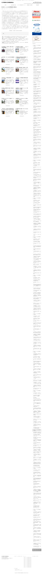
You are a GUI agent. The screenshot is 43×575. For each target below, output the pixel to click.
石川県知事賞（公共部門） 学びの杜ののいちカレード (37, 278)
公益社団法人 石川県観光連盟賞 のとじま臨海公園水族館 (37, 528)
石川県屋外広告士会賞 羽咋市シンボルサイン (37, 388)
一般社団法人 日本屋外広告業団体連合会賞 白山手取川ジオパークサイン (37, 155)
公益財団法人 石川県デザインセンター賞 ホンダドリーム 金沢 (37, 378)
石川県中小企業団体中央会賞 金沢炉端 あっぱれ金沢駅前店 (37, 534)
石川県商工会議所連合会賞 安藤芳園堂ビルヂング (37, 210)
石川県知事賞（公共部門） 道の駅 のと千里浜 (37, 200)
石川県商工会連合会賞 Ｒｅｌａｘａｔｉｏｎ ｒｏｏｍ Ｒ (37, 252)
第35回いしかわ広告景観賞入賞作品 (37, 391)
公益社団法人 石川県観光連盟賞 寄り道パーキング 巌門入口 (37, 140)
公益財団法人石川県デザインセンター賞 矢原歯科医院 (37, 59)
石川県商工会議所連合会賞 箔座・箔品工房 (37, 172)
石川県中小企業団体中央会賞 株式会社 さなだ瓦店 (37, 452)
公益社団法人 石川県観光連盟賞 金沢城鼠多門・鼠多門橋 (37, 409)
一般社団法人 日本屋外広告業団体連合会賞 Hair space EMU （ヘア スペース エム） (37, 503)
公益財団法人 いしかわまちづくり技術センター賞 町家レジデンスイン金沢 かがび (37, 383)
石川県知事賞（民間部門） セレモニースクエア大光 (37, 241)
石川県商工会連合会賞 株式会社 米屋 (22, 67)
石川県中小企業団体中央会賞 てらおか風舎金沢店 (37, 259)
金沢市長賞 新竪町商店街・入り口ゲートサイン (37, 89)
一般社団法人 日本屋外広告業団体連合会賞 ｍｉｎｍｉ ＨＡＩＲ (37, 425)
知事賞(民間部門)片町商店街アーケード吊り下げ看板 (37, 64)
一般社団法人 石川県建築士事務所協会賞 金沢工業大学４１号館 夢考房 (37, 224)
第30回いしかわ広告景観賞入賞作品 (37, 198)
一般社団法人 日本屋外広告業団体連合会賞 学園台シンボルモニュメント (37, 116)
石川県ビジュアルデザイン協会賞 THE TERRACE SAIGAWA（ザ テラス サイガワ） (37, 540)
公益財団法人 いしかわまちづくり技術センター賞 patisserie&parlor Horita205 (37, 306)
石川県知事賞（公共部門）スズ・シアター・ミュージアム (37, 393)
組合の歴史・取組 (20, 556)
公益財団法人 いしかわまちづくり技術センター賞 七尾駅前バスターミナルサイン (37, 191)
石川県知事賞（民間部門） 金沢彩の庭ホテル (37, 125)
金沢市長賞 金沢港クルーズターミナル (37, 321)
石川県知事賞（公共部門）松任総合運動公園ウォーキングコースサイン (37, 354)
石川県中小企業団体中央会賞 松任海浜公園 (37, 69)
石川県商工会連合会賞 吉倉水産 (37, 367)
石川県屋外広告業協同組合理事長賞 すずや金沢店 (37, 361)
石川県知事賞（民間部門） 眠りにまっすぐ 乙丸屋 (37, 357)
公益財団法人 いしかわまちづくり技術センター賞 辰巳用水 (37, 460)
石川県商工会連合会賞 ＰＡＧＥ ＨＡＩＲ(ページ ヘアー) (37, 330)
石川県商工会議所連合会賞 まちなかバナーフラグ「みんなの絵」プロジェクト (37, 132)
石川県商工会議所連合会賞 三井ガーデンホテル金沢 (37, 288)
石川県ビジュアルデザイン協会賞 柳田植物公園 (37, 185)
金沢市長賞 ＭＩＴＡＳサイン (37, 244)
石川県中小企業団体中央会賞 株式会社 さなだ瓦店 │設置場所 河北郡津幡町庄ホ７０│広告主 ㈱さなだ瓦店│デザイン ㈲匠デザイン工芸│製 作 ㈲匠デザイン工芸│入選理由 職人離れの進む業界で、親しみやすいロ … (10, 92)
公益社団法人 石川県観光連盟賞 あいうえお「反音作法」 (37, 370)
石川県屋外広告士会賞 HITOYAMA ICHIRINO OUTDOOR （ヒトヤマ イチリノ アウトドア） (37, 506)
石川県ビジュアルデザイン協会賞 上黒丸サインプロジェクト (37, 146)
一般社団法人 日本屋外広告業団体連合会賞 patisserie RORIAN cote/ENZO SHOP (37, 463)
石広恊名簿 (16, 568)
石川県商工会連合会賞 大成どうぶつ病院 (37, 290)
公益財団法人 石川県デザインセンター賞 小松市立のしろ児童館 (37, 455)
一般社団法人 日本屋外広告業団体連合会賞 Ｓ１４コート (37, 230)
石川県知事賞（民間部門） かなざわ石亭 (37, 165)
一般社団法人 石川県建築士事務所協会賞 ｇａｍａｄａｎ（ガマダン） (37, 149)
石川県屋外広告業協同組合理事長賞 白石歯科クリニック (37, 91)
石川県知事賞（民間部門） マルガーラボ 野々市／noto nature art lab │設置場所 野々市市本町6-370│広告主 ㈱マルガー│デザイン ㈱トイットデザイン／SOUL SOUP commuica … (24, 51)
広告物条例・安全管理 (35, 556)
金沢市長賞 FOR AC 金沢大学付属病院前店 (37, 438)
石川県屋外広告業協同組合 (8, 2)
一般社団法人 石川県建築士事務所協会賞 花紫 (37, 256)
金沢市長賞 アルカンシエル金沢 (37, 167)
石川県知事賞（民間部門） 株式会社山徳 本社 (37, 515)
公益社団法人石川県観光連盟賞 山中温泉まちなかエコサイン (37, 54)
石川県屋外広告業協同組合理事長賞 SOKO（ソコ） (37, 519)
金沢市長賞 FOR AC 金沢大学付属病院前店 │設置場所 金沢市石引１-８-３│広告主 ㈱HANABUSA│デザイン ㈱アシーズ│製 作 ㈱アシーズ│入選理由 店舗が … (10, 60)
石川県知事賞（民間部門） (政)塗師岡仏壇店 (37, 280)
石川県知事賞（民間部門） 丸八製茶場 (37, 86)
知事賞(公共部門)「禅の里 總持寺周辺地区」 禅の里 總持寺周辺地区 (37, 62)
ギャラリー (34, 43)
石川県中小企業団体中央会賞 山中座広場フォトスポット (37, 337)
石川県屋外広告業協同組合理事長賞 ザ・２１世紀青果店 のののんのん (37, 440)
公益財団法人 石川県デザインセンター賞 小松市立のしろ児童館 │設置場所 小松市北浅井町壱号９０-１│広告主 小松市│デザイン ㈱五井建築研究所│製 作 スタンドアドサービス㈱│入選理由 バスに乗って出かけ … (24, 92)
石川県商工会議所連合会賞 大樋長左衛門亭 (37, 93)
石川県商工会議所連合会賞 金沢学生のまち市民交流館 (36, 72)
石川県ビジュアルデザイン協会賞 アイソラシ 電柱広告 (37, 457)
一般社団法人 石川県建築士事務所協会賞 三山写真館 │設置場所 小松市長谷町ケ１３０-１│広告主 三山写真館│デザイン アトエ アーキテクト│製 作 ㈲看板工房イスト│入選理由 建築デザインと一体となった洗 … (24, 82)
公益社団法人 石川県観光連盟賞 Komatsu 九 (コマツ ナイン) (37, 487)
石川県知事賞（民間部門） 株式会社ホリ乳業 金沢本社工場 (37, 473)
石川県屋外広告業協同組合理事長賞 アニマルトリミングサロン (37, 170)
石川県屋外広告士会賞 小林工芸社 (37, 311)
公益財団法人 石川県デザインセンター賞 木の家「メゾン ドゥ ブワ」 (37, 301)
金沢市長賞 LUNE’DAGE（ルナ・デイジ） (36, 517)
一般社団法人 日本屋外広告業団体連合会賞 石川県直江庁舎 (37, 346)
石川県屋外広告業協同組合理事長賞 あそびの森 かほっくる (37, 401)
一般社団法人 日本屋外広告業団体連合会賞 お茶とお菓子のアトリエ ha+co (37, 309)
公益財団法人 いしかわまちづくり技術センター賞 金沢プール (37, 227)
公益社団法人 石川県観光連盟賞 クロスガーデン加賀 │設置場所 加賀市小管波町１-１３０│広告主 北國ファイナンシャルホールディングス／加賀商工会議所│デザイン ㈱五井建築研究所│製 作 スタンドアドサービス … (10, 82)
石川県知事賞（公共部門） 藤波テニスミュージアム (37, 163)
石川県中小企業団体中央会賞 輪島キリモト (37, 375)
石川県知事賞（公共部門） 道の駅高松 (37, 84)
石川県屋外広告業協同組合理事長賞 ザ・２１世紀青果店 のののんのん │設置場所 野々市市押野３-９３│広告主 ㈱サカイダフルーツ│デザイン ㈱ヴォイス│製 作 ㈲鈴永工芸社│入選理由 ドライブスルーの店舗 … (24, 61)
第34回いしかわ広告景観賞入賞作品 (37, 351)
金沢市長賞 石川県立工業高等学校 (37, 205)
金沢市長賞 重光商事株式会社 (37, 359)
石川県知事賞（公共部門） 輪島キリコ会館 (37, 123)
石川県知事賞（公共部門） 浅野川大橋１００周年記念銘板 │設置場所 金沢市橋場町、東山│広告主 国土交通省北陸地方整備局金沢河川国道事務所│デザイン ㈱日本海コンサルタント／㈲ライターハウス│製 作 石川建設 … (11, 51)
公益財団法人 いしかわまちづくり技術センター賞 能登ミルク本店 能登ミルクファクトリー (37, 267)
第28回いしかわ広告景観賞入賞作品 (37, 120)
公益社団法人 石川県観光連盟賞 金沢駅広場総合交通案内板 (37, 101)
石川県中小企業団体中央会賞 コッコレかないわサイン (37, 214)
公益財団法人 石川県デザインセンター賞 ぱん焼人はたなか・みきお (37, 143)
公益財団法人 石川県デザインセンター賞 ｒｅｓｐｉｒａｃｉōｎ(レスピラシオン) (37, 340)
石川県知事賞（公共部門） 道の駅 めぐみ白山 (37, 239)
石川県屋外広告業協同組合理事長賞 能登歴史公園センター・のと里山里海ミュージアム (37, 285)
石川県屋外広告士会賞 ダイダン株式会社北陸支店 (37, 428)
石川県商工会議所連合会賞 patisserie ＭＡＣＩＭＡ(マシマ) (37, 327)
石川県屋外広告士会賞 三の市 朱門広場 (37, 118)
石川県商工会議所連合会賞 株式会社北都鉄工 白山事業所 (37, 522)
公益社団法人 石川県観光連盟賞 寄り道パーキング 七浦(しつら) (37, 180)
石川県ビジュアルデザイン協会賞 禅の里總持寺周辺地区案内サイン (37, 67)
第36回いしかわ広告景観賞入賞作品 (37, 430)
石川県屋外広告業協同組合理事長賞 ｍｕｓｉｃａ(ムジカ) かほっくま (37, 324)
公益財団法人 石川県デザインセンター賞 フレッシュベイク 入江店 (37, 104)
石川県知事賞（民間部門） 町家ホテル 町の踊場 (37, 395)
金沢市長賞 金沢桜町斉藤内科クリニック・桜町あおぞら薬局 (37, 476)
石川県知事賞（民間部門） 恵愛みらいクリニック (37, 318)
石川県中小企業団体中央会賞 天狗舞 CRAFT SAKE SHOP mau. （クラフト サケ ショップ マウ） (37, 494)
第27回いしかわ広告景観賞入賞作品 (37, 82)
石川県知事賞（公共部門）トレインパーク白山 (37, 470)
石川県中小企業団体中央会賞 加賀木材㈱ (37, 137)
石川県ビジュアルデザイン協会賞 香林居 (37, 419)
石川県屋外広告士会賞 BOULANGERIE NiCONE (36, 465)
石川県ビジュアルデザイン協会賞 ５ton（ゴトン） (37, 500)
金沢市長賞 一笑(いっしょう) (37, 282)
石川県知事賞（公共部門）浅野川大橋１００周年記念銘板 (37, 432)
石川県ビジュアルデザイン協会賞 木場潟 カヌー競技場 (37, 380)
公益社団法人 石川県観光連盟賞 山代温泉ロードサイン (37, 254)
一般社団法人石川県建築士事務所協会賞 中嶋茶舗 (37, 51)
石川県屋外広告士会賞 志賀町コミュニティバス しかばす (37, 349)
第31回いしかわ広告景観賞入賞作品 (37, 237)
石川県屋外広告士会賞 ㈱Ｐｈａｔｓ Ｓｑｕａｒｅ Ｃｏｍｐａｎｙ (37, 158)
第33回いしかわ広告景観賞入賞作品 (37, 314)
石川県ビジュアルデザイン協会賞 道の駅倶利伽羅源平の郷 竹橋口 (37, 107)
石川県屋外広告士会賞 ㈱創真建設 (37, 196)
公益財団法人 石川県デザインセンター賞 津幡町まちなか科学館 (37, 183)
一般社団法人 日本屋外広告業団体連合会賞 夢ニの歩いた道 (37, 271)
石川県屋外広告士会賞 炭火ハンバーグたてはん (37, 546)
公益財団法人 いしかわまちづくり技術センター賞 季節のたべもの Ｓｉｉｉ (37, 422)
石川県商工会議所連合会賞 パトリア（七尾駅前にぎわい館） (37, 403)
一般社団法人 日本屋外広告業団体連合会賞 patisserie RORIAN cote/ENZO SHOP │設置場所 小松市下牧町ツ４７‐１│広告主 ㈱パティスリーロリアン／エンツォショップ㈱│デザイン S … (10, 113)
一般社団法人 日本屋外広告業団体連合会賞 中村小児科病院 (37, 386)
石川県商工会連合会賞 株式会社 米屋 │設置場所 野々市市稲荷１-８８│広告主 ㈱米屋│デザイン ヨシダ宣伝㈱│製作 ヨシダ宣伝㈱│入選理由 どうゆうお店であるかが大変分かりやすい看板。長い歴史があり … (24, 70)
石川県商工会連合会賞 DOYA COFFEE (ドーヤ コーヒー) (37, 484)
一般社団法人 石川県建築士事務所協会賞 (37, 109)
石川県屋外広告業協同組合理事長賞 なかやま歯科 (37, 207)
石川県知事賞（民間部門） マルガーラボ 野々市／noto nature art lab (37, 435)
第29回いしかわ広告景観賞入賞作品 (37, 160)
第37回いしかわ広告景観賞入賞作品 (37, 468)
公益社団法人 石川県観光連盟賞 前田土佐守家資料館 (37, 293)
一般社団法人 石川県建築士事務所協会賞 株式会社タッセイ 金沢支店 (37, 335)
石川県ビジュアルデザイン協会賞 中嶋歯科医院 (37, 221)
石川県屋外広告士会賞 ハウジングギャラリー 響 (37, 76)
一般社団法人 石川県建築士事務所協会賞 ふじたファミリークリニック (37, 373)
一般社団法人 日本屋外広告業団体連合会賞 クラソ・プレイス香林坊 (37, 544)
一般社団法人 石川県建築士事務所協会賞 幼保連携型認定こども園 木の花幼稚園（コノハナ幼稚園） (37, 490)
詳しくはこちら (7, 64)
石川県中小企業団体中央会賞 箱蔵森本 (37, 414)
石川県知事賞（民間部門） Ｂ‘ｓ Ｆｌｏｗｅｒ (37, 203)
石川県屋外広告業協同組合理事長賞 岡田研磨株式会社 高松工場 (37, 479)
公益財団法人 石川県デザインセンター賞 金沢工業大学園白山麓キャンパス (37, 262)
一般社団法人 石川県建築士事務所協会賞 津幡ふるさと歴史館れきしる (37, 188)
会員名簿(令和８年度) (17, 569)
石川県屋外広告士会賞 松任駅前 (37, 273)
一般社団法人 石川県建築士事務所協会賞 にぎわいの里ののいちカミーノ (37, 296)
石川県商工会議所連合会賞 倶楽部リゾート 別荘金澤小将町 (37, 364)
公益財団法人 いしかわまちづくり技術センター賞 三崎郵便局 (37, 152)
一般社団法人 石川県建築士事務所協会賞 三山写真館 (37, 450)
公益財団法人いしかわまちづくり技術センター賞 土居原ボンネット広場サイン (37, 57)
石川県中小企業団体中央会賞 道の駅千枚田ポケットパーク (37, 98)
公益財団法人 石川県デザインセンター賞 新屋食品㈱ (37, 219)
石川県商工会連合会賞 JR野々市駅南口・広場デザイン (37, 96)
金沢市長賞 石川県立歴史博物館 (37, 127)
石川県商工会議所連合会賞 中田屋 (37, 249)
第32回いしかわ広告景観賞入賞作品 (37, 275)
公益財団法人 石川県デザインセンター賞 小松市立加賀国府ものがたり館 (37, 498)
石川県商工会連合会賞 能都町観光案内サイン (37, 135)
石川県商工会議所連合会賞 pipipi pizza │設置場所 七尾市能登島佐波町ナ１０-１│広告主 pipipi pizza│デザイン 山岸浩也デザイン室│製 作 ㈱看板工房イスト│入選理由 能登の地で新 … (10, 70)
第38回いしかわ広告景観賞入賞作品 (37, 510)
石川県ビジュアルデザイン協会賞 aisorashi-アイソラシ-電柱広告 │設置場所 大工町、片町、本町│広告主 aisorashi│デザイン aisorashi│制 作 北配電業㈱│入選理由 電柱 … (11, 102)
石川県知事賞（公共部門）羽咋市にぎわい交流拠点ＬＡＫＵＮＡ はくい (37, 513)
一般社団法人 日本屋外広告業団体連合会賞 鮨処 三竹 (37, 193)
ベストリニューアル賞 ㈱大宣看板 (37, 234)
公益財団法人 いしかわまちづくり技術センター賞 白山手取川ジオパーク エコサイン (37, 112)
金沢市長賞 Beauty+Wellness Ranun (36, 398)
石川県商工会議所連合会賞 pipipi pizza (8, 67)
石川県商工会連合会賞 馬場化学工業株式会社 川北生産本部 (37, 525)
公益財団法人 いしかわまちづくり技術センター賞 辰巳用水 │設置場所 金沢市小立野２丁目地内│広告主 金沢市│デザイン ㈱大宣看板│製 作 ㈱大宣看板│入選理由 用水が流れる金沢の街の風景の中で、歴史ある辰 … (24, 102)
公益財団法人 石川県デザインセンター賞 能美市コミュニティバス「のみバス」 (37, 417)
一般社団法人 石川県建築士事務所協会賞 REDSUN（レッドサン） (37, 531)
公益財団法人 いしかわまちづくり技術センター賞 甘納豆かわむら (37, 343)
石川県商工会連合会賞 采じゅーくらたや (37, 212)
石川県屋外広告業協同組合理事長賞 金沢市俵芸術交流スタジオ (37, 247)
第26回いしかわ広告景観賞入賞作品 (37, 45)
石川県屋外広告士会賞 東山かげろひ (37, 232)
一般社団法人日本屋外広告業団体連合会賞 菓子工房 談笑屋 (37, 48)
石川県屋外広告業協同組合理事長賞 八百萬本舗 (37, 130)
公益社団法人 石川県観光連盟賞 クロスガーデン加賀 (37, 447)
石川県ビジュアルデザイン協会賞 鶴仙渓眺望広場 (37, 303)
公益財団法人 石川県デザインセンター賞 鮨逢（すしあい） (37, 537)
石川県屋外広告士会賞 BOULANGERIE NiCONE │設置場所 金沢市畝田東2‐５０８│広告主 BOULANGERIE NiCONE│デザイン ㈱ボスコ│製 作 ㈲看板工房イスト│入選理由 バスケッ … (24, 113)
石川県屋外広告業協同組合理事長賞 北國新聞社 (37, 78)
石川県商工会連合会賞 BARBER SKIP (36, 406)
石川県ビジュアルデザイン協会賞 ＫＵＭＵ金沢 (37, 264)
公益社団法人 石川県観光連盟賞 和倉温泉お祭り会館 (37, 332)
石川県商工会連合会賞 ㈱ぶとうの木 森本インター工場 (37, 175)
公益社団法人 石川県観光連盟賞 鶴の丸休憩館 (37, 216)
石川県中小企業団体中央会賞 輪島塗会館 (37, 177)
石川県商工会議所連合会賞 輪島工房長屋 (37, 481)
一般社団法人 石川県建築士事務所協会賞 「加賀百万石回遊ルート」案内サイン (37, 412)
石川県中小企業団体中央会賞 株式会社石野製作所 (37, 298)
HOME (15, 556)
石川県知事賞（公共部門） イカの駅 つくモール (37, 316)
